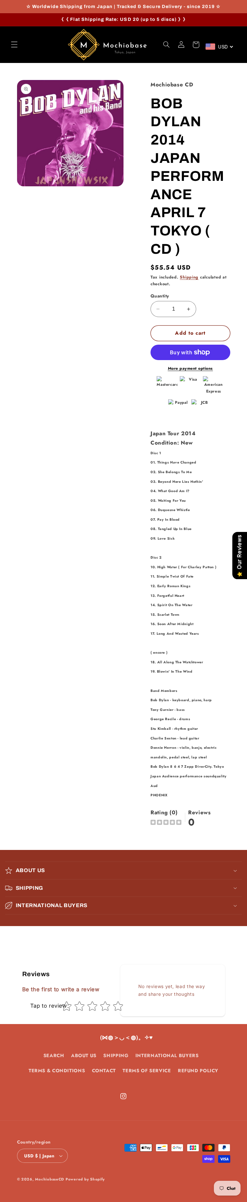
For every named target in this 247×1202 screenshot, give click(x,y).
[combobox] (219, 46)
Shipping (189, 277)
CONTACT (104, 1070)
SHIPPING (115, 1055)
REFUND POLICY (198, 1070)
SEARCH (53, 1055)
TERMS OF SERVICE (147, 1070)
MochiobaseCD (49, 1179)
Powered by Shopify (85, 1179)
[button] (14, 44)
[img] (166, 823)
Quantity (160, 296)
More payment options (190, 368)
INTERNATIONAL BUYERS (167, 1055)
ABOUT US (83, 1055)
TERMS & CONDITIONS (57, 1070)
